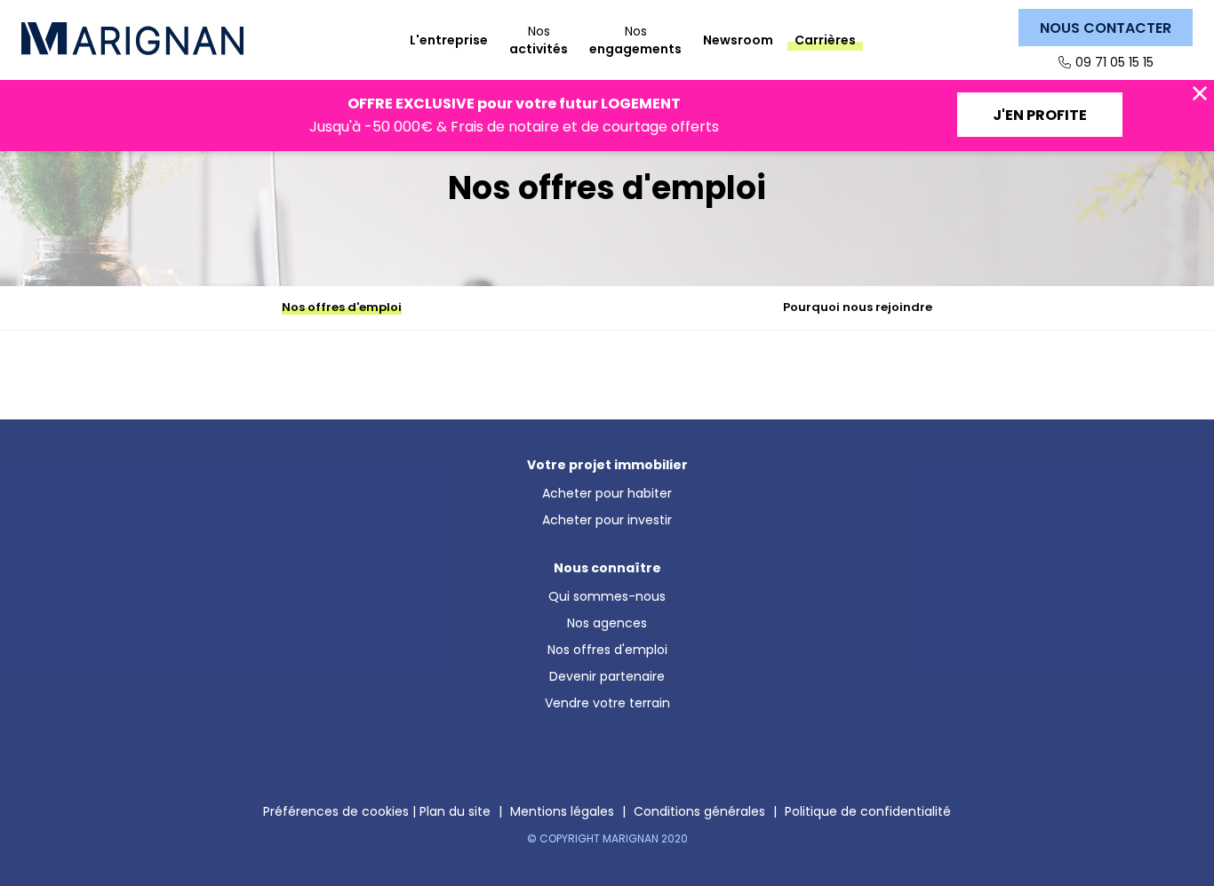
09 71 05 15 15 (1114, 62)
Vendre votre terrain (607, 703)
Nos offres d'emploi (607, 650)
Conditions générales (699, 811)
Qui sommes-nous (607, 596)
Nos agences (607, 623)
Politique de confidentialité (868, 811)
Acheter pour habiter (607, 493)
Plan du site (455, 811)
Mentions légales (562, 811)
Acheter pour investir (607, 520)
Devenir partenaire (607, 676)
